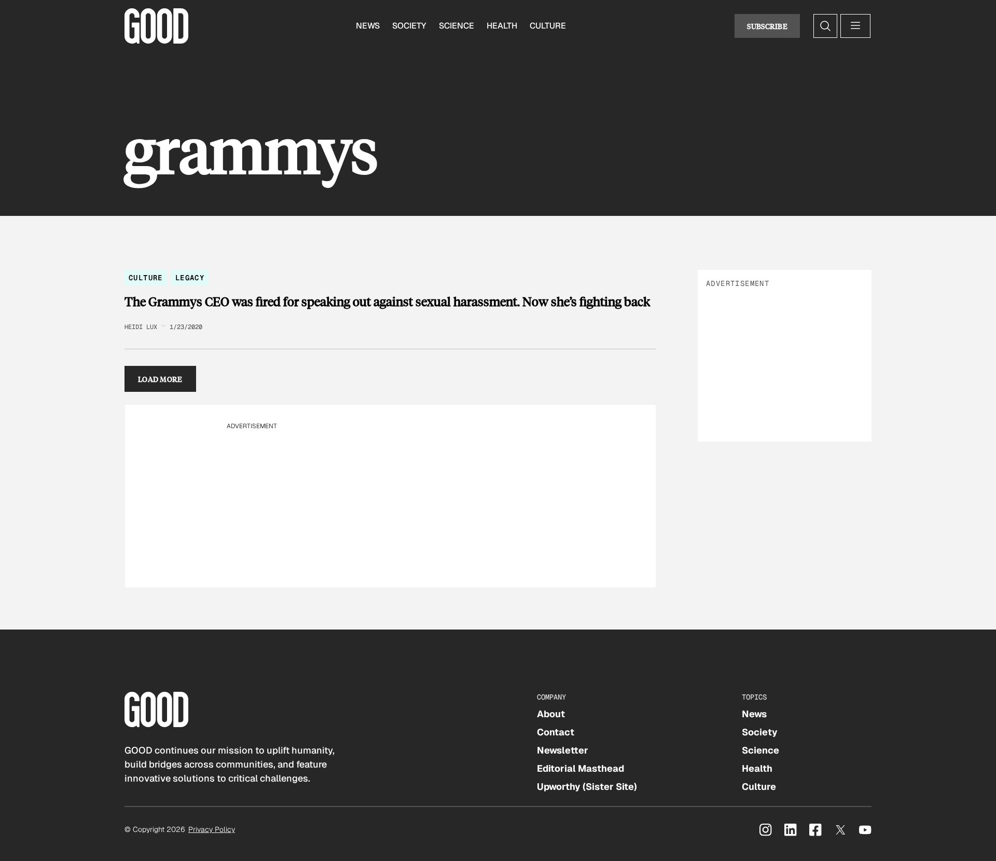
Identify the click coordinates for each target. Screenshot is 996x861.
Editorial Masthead (580, 768)
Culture (548, 25)
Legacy (189, 277)
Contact (555, 732)
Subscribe (767, 26)
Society (409, 25)
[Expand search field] (825, 26)
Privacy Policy (211, 829)
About (551, 714)
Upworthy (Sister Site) (587, 786)
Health (502, 25)
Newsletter (562, 750)
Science (456, 25)
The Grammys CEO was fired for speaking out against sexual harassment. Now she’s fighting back (387, 301)
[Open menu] (855, 26)
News (368, 25)
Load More (160, 379)
